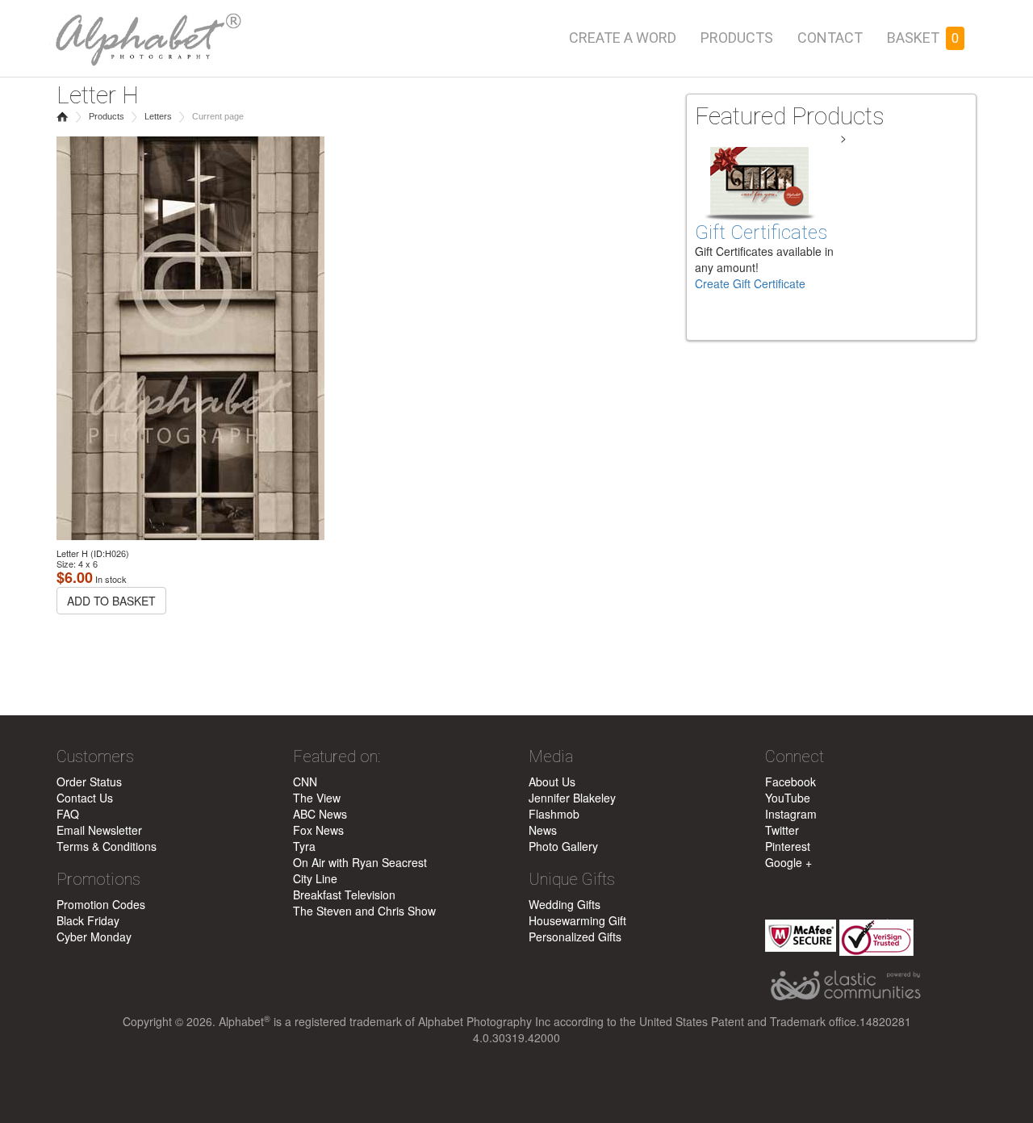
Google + (788, 862)
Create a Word (622, 37)
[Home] (145, 34)
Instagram (791, 814)
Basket (923, 37)
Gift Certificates (761, 232)
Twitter (782, 830)
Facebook (790, 781)
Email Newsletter (99, 830)
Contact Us (84, 798)
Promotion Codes (100, 904)
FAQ (67, 814)
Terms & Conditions (106, 846)
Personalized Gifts (575, 936)
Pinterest (787, 846)
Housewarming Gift (577, 920)
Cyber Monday (94, 936)
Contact (830, 37)
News (543, 830)
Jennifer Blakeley (572, 798)
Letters (158, 116)
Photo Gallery (563, 846)
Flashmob (554, 814)
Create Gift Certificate (750, 283)
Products (737, 37)
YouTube (787, 798)
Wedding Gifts (564, 904)
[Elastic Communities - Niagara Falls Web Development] (871, 986)
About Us (552, 781)
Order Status (89, 781)
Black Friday (87, 920)
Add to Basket (111, 601)
